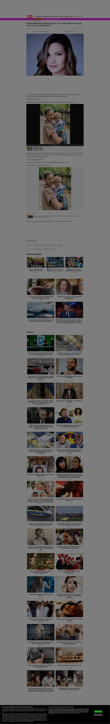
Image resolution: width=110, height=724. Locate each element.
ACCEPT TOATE (98, 711)
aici (30, 718)
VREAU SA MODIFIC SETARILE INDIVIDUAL (98, 715)
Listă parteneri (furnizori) (53, 714)
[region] (55, 714)
